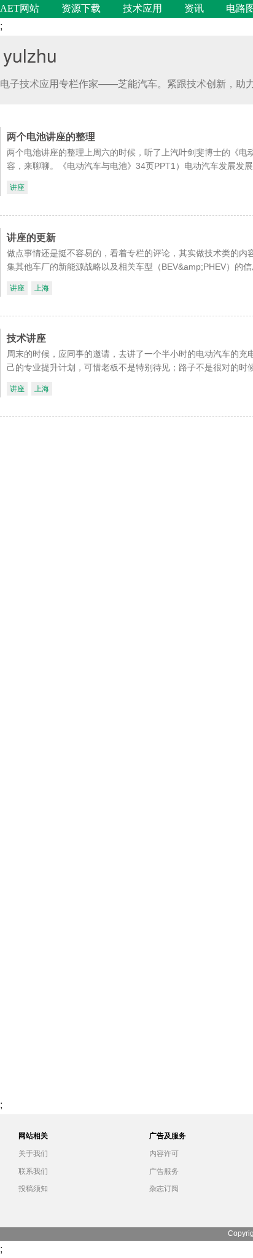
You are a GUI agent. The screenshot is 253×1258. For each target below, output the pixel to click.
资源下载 (81, 8)
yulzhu (30, 55)
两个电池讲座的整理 (51, 136)
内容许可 (164, 1153)
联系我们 (33, 1171)
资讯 (194, 8)
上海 (41, 288)
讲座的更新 (31, 237)
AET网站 (19, 8)
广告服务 (164, 1171)
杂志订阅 (164, 1188)
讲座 (17, 187)
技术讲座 (26, 337)
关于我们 (33, 1153)
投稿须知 (33, 1188)
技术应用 (142, 8)
